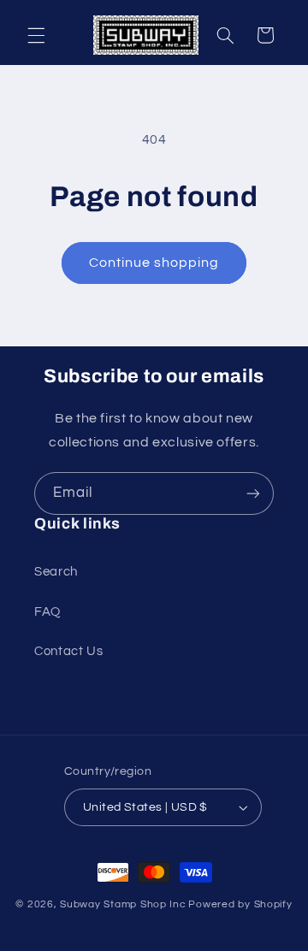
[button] (36, 35)
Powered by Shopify (240, 904)
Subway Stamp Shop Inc (123, 904)
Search (56, 571)
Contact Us (68, 651)
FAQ (47, 611)
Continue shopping (154, 262)
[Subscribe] (253, 493)
